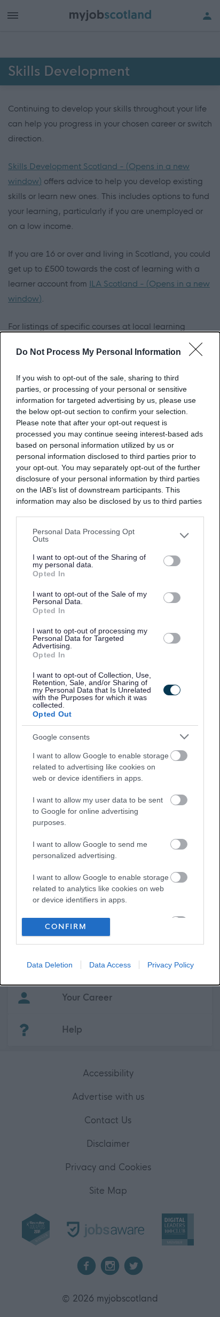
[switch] (171, 561)
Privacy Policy (170, 965)
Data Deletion (50, 965)
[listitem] (110, 535)
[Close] (199, 353)
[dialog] (110, 658)
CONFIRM (66, 926)
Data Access (110, 965)
